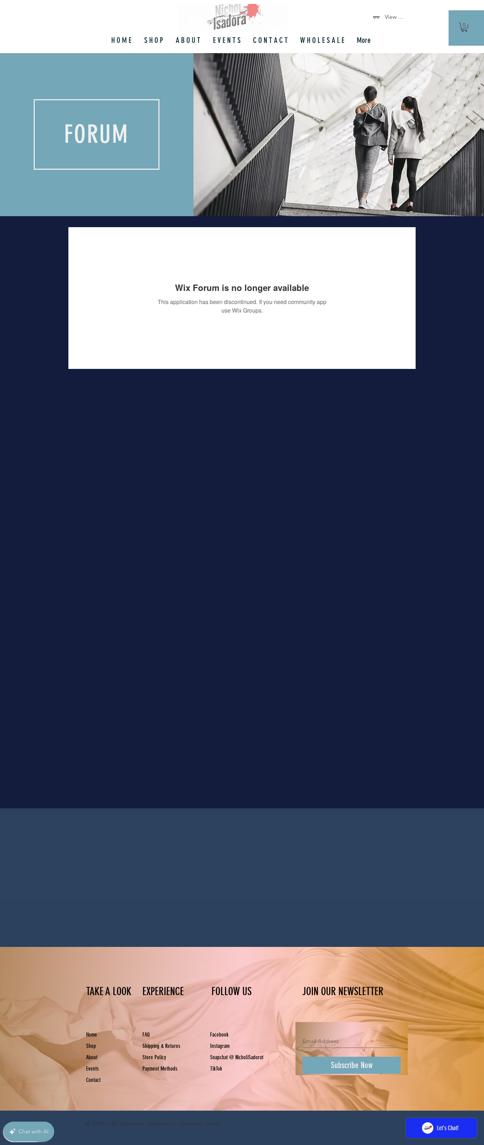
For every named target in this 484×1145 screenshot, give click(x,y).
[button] (464, 27)
